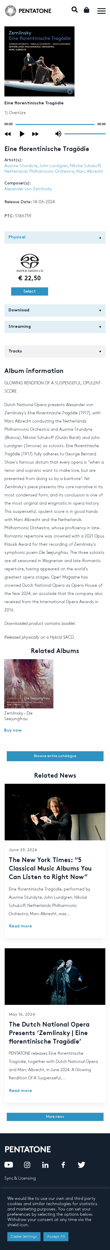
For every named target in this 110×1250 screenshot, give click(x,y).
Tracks (15, 351)
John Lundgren (53, 166)
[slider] (85, 133)
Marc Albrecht (89, 171)
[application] (55, 124)
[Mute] (58, 134)
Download (19, 310)
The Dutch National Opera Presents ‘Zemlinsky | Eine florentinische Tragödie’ (49, 1033)
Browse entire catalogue (55, 756)
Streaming (20, 327)
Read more (20, 926)
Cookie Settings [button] (24, 1236)
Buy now (13, 730)
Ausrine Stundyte (21, 166)
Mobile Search (75, 9)
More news (55, 1116)
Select (29, 291)
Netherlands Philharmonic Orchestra (39, 171)
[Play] (22, 134)
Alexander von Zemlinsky (28, 189)
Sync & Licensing (20, 1178)
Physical (17, 237)
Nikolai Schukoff (85, 166)
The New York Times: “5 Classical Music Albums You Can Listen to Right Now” (50, 869)
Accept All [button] (56, 1236)
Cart (87, 10)
